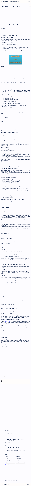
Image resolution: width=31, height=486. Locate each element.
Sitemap (9, 480)
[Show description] (17, 382)
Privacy (6, 480)
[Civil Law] (3, 377)
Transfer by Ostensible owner (12, 444)
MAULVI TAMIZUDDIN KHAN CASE (13, 447)
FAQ (16, 480)
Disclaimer (14, 480)
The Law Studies (6, 1)
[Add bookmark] (26, 8)
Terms (11, 480)
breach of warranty (7, 321)
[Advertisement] (15, 17)
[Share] (28, 8)
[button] (26, 484)
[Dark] (28, 1)
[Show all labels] (7, 464)
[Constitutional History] (10, 445)
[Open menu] (1, 1)
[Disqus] (15, 362)
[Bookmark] (29, 1)
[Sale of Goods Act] (8, 377)
